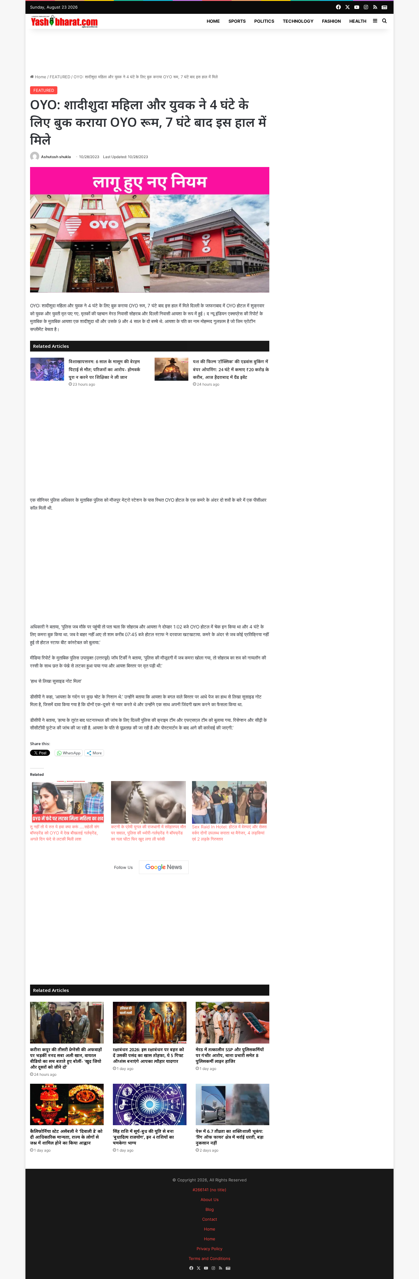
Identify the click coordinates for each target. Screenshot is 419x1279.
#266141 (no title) (209, 1189)
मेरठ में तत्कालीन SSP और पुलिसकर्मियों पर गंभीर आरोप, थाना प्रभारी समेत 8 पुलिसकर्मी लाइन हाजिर (230, 1055)
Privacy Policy (209, 1248)
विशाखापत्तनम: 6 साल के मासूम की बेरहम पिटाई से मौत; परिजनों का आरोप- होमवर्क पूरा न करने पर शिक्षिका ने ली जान (104, 369)
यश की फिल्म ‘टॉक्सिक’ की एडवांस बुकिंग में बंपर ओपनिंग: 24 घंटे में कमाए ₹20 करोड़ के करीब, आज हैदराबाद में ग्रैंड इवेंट (231, 369)
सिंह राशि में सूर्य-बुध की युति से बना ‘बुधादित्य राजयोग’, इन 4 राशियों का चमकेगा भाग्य (143, 1137)
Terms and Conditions (209, 1258)
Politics (264, 21)
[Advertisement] (209, 49)
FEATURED (60, 76)
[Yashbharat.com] (65, 21)
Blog (210, 1209)
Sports (237, 21)
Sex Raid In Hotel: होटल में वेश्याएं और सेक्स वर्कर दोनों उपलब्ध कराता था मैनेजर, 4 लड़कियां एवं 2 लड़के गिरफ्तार (229, 833)
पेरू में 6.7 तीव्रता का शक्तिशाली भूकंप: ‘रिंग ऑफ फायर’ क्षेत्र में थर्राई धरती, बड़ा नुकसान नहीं (229, 1137)
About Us (210, 1199)
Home (213, 21)
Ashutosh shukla (56, 156)
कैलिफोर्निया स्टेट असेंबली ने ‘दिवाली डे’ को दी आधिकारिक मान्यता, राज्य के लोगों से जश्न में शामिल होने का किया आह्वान (66, 1137)
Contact (209, 1219)
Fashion (331, 21)
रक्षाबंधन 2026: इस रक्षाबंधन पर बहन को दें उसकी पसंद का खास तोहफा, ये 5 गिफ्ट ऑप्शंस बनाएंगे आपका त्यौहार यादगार (148, 1055)
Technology (298, 21)
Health (357, 21)
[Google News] (164, 867)
